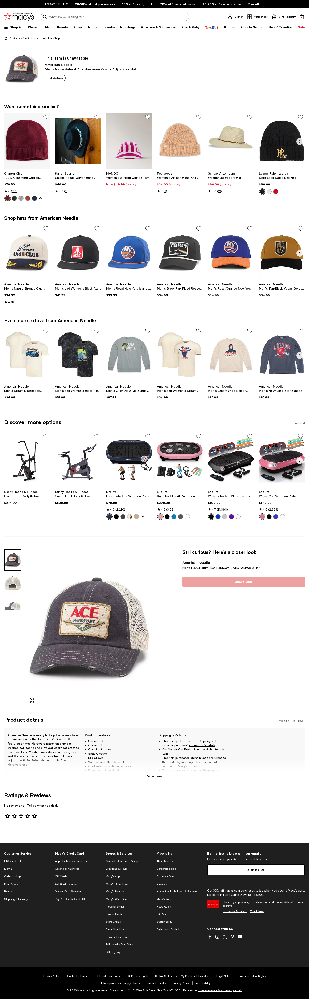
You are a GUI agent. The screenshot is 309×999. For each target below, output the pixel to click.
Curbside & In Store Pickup (122, 861)
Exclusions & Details (235, 911)
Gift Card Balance (66, 884)
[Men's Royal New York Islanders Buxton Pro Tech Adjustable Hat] (129, 252)
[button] (78, 627)
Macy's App (113, 876)
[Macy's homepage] (6, 38)
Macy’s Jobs (164, 899)
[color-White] (238, 516)
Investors (162, 884)
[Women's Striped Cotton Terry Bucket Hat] (129, 141)
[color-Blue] (109, 516)
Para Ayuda (11, 884)
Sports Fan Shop (50, 38)
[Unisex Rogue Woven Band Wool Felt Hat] (78, 141)
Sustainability (164, 921)
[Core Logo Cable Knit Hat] (282, 141)
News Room (164, 906)
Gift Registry (113, 952)
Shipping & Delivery (16, 899)
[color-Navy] (34, 198)
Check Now (257, 911)
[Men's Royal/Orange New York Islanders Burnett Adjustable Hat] (231, 252)
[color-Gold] (136, 516)
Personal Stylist (115, 906)
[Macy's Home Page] (19, 17)
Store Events (113, 921)
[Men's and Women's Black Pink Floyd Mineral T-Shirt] (78, 355)
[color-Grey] (224, 516)
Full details (55, 78)
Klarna (8, 868)
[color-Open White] (187, 516)
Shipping (208, 770)
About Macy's (165, 861)
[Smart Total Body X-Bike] (27, 460)
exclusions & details (202, 745)
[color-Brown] (122, 516)
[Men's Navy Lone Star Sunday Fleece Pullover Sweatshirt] (282, 355)
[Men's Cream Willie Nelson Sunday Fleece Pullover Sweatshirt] (231, 355)
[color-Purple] (231, 516)
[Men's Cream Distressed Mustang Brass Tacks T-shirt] (27, 355)
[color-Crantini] (7, 198)
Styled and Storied (168, 929)
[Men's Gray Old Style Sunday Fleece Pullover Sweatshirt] (129, 355)
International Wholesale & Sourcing (177, 891)
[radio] (7, 198)
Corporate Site (165, 876)
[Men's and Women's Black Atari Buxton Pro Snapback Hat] (78, 252)
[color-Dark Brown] (129, 516)
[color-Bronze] (27, 198)
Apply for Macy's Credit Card (72, 861)
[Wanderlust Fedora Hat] (231, 141)
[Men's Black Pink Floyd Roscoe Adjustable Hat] (180, 252)
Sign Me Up (256, 869)
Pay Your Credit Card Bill (70, 899)
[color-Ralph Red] (275, 191)
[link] (27, 186)
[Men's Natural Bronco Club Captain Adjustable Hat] (27, 252)
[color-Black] (262, 191)
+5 (40, 198)
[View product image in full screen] (32, 700)
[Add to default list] (45, 117)
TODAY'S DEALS (56, 4)
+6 (142, 516)
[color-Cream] (269, 191)
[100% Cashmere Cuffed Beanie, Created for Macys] (27, 141)
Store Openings (115, 929)
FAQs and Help (13, 861)
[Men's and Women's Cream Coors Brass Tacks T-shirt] (180, 355)
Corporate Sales (166, 868)
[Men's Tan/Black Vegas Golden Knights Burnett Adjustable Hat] (282, 252)
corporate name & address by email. (220, 990)
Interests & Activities (23, 38)
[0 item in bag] (302, 17)
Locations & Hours (116, 868)
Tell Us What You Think (119, 944)
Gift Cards (61, 876)
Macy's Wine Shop (117, 899)
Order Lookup (12, 876)
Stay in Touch (114, 914)
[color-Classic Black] (14, 198)
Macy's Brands (115, 891)
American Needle (58, 64)
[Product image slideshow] (89, 627)
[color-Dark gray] (180, 516)
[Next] (299, 141)
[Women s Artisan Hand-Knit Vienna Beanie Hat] (180, 141)
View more (154, 776)
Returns (167, 774)
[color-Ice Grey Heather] (21, 198)
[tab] (12, 560)
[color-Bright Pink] (160, 516)
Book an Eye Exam (117, 936)
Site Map (162, 914)
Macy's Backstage (117, 884)
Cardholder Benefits (67, 868)
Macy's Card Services (68, 891)
